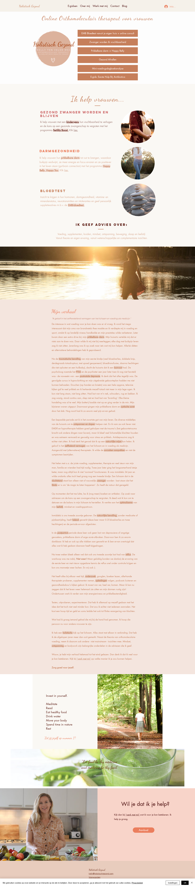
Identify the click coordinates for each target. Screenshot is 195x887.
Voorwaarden (94, 877)
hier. (76, 130)
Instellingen (172, 882)
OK (185, 882)
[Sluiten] (191, 883)
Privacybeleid (137, 882)
